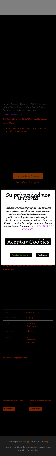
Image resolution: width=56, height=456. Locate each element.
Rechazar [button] (42, 255)
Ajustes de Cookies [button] (21, 255)
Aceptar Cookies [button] (28, 241)
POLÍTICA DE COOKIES (37, 228)
